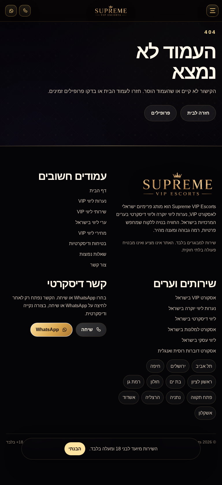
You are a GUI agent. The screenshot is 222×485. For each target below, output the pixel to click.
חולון (155, 381)
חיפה (155, 366)
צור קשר (98, 264)
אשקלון (205, 413)
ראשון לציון (201, 381)
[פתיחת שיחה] (25, 10)
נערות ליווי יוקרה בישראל (192, 308)
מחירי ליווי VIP (92, 233)
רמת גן (133, 381)
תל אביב (204, 366)
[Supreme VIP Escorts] (111, 10)
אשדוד (129, 397)
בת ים (175, 381)
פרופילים (160, 113)
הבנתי (75, 448)
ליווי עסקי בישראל (199, 340)
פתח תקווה (201, 397)
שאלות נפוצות (92, 254)
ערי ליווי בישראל (90, 222)
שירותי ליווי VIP (91, 211)
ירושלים (178, 366)
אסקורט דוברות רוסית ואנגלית (187, 350)
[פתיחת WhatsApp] (11, 10)
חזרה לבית (198, 113)
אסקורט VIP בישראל (195, 297)
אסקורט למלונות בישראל (192, 329)
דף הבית (98, 190)
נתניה (175, 397)
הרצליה (152, 397)
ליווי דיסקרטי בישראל (195, 318)
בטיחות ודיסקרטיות (87, 243)
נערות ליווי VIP (92, 201)
